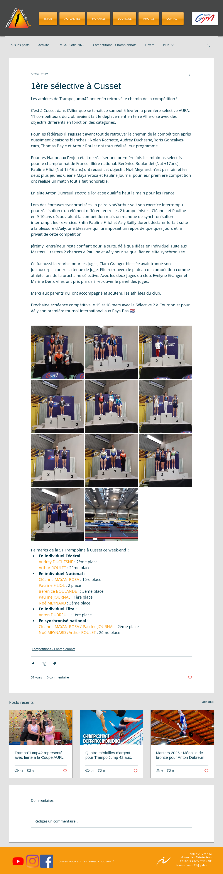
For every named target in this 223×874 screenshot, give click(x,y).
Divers (149, 45)
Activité (43, 45)
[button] (208, 45)
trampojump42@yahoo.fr (194, 865)
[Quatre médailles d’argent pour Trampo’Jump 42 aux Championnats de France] (111, 727)
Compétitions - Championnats (115, 45)
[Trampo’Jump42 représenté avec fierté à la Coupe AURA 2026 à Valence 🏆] (40, 727)
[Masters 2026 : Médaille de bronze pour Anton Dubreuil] (182, 727)
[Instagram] (32, 861)
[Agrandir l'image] (57, 352)
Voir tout (207, 702)
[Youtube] (18, 861)
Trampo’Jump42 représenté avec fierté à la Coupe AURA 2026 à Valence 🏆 (39, 755)
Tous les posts (19, 45)
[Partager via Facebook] (33, 664)
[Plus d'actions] (189, 74)
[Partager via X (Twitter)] (44, 664)
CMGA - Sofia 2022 (71, 45)
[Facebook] (46, 861)
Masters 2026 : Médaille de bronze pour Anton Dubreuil (180, 755)
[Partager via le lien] (54, 664)
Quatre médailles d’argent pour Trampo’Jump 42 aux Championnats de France (108, 755)
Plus (166, 45)
